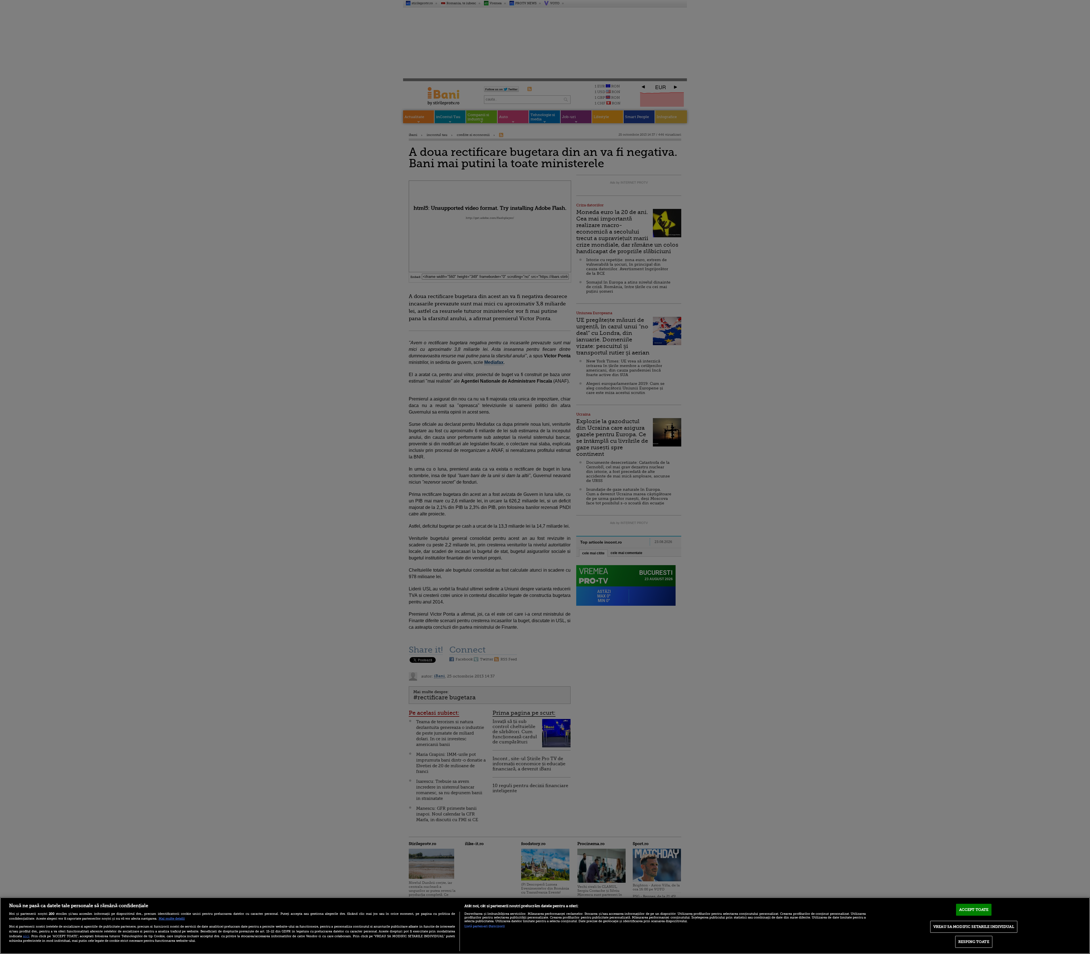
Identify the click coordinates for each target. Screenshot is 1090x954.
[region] (545, 925)
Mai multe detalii (172, 919)
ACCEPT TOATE (974, 909)
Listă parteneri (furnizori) (484, 926)
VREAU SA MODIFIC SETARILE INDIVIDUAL (973, 926)
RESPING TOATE (973, 942)
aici (26, 936)
